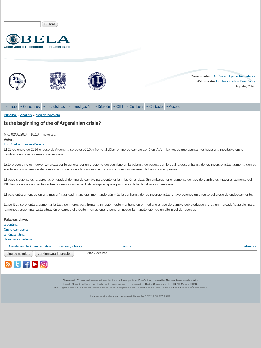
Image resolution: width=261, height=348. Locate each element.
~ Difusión (102, 107)
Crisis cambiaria (16, 229)
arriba (127, 246)
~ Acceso (173, 107)
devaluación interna (18, 239)
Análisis (26, 115)
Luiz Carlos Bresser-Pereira (24, 144)
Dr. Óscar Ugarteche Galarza (233, 76)
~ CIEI (118, 107)
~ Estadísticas (54, 107)
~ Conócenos (30, 107)
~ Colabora (135, 107)
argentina (10, 224)
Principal (10, 115)
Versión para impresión (54, 254)
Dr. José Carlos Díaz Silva (235, 81)
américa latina (14, 234)
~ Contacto (154, 107)
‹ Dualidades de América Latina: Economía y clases (44, 246)
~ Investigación (80, 107)
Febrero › (248, 246)
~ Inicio (11, 107)
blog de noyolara (48, 115)
